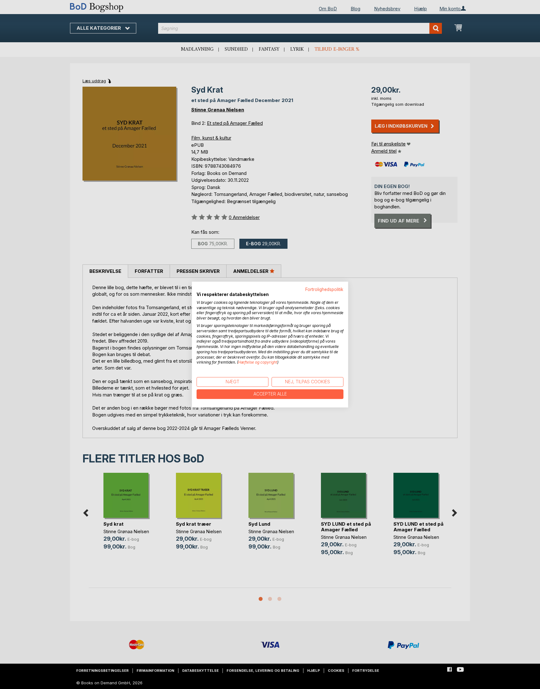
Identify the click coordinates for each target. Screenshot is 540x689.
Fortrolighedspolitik (324, 289)
